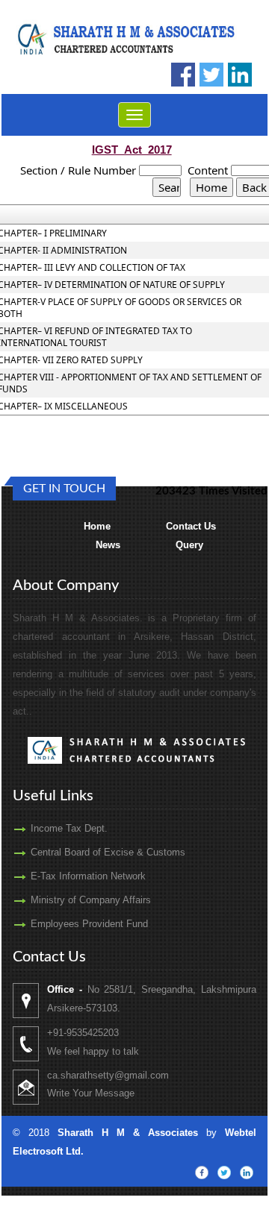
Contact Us (191, 526)
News (108, 544)
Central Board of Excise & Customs (108, 852)
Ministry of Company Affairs (91, 899)
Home (97, 526)
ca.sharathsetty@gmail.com (108, 1075)
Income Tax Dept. (69, 828)
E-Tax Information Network (88, 876)
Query (189, 544)
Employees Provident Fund (89, 923)
